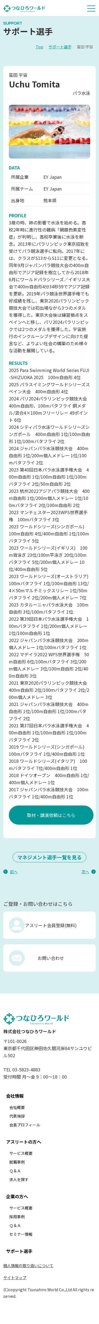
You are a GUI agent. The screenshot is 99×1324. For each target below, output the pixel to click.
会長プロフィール (24, 1124)
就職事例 (17, 1162)
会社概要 (17, 1107)
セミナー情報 (20, 1234)
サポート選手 (60, 46)
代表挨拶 (17, 1116)
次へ (85, 871)
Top (39, 46)
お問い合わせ (51, 958)
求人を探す (19, 1179)
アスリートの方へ (23, 1141)
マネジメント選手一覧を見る (49, 857)
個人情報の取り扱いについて (28, 1265)
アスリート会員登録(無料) (51, 925)
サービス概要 (20, 1153)
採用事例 (17, 1216)
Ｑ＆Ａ (15, 1170)
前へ (14, 871)
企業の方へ (17, 1196)
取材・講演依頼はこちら (51, 815)
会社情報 (15, 1095)
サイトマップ (14, 1277)
